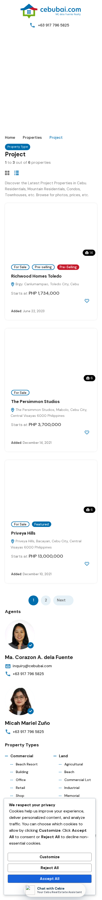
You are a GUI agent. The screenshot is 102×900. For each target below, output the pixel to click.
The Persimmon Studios (35, 401)
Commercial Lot (77, 780)
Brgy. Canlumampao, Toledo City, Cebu (47, 284)
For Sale (20, 267)
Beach (69, 772)
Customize (50, 856)
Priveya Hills (23, 533)
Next (61, 600)
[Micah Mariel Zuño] (20, 700)
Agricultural (73, 764)
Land (63, 756)
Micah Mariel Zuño (27, 723)
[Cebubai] (51, 10)
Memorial (71, 795)
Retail (20, 787)
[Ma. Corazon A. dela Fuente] (20, 634)
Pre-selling (43, 267)
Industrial (71, 787)
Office (21, 780)
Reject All (50, 867)
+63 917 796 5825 (53, 25)
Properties (32, 138)
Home (10, 138)
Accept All (49, 878)
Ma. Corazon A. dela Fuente (39, 657)
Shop (20, 795)
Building (22, 772)
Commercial (21, 756)
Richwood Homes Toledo (36, 276)
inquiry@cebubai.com (32, 665)
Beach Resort (27, 764)
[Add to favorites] (87, 301)
